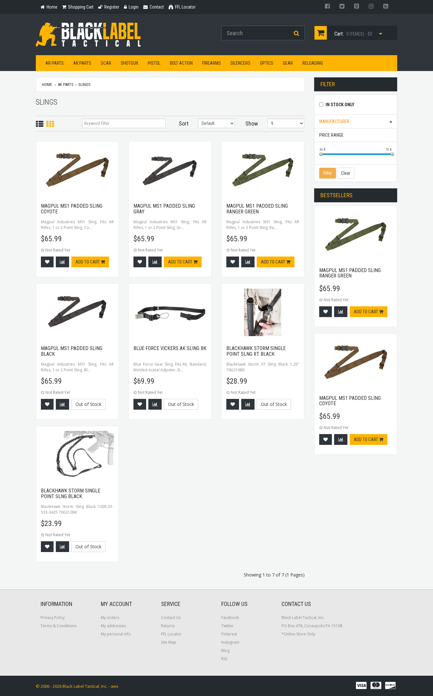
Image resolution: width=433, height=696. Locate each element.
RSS (224, 658)
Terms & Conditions (58, 625)
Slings (84, 84)
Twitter (227, 625)
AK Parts (82, 63)
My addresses (113, 625)
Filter (327, 173)
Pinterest (229, 634)
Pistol (154, 63)
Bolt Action (181, 63)
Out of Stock (88, 404)
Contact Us (171, 617)
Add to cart (88, 261)
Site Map (168, 642)
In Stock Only (340, 104)
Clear (345, 173)
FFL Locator (171, 634)
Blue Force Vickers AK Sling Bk (169, 348)
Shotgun (129, 63)
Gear (288, 63)
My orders (110, 617)
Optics (266, 63)
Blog (225, 650)
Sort (184, 123)
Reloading (312, 63)
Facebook (230, 617)
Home (47, 84)
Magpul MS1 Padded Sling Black (71, 351)
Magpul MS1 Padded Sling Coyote (71, 209)
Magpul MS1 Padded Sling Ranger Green (257, 209)
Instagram (230, 642)
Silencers (240, 63)
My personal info (116, 634)
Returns (168, 625)
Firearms (211, 63)
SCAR (106, 63)
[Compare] (62, 262)
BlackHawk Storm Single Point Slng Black (70, 493)
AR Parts (54, 63)
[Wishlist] (47, 262)
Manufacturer (334, 121)
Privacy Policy (53, 617)
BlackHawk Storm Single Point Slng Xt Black (256, 351)
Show (251, 123)
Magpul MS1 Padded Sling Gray (164, 209)
